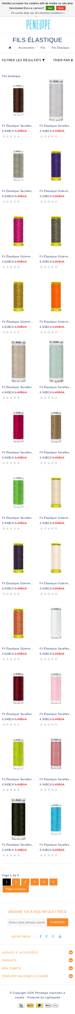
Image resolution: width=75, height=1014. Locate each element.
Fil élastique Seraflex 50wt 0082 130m (56, 714)
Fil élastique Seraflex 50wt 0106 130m (18, 714)
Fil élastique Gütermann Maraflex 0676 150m (56, 256)
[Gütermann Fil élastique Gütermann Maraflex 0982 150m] (18, 623)
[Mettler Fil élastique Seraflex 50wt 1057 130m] (56, 754)
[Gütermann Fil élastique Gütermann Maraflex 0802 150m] (56, 558)
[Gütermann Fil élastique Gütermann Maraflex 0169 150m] (56, 492)
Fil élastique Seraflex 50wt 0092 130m (18, 517)
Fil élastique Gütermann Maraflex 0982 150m (18, 648)
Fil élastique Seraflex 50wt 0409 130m (56, 844)
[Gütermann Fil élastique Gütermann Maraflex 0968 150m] (18, 296)
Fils (43, 47)
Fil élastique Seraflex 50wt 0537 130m (18, 387)
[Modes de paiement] (20, 1005)
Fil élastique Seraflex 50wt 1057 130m (56, 779)
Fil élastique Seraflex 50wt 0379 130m (18, 191)
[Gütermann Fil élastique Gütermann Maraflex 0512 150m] (18, 558)
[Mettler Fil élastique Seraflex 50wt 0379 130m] (18, 166)
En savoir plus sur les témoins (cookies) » (38, 13)
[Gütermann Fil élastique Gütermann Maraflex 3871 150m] (56, 296)
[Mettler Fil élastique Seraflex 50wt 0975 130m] (18, 100)
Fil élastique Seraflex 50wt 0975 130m (18, 125)
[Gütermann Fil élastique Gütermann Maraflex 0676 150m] (56, 231)
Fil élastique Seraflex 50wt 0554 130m (18, 844)
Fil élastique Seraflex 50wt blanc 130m (56, 648)
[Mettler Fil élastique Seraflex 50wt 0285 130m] (56, 427)
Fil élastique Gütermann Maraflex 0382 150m (18, 256)
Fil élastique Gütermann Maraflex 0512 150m (18, 583)
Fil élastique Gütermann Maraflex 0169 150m (56, 517)
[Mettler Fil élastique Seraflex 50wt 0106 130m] (18, 689)
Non (60, 8)
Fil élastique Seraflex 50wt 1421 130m (18, 452)
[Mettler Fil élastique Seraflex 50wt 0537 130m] (18, 362)
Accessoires (27, 47)
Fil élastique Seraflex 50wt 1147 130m (18, 779)
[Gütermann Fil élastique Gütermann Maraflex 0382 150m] (18, 231)
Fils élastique (60, 47)
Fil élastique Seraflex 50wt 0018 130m (56, 387)
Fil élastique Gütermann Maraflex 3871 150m (56, 321)
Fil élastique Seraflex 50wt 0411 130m (56, 125)
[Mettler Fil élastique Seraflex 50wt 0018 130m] (56, 362)
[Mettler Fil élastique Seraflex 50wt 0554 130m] (18, 819)
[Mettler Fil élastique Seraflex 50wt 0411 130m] (56, 100)
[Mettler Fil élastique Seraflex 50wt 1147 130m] (18, 754)
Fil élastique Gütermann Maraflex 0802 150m (56, 583)
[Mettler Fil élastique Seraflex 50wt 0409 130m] (56, 819)
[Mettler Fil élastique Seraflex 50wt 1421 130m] (18, 427)
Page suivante (16, 889)
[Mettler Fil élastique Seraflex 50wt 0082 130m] (56, 689)
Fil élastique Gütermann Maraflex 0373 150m (56, 191)
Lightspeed (52, 997)
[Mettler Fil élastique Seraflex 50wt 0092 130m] (18, 492)
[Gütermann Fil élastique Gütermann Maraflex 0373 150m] (56, 166)
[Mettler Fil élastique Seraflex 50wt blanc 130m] (56, 623)
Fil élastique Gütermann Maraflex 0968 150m (18, 321)
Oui (50, 8)
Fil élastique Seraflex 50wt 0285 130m (56, 452)
